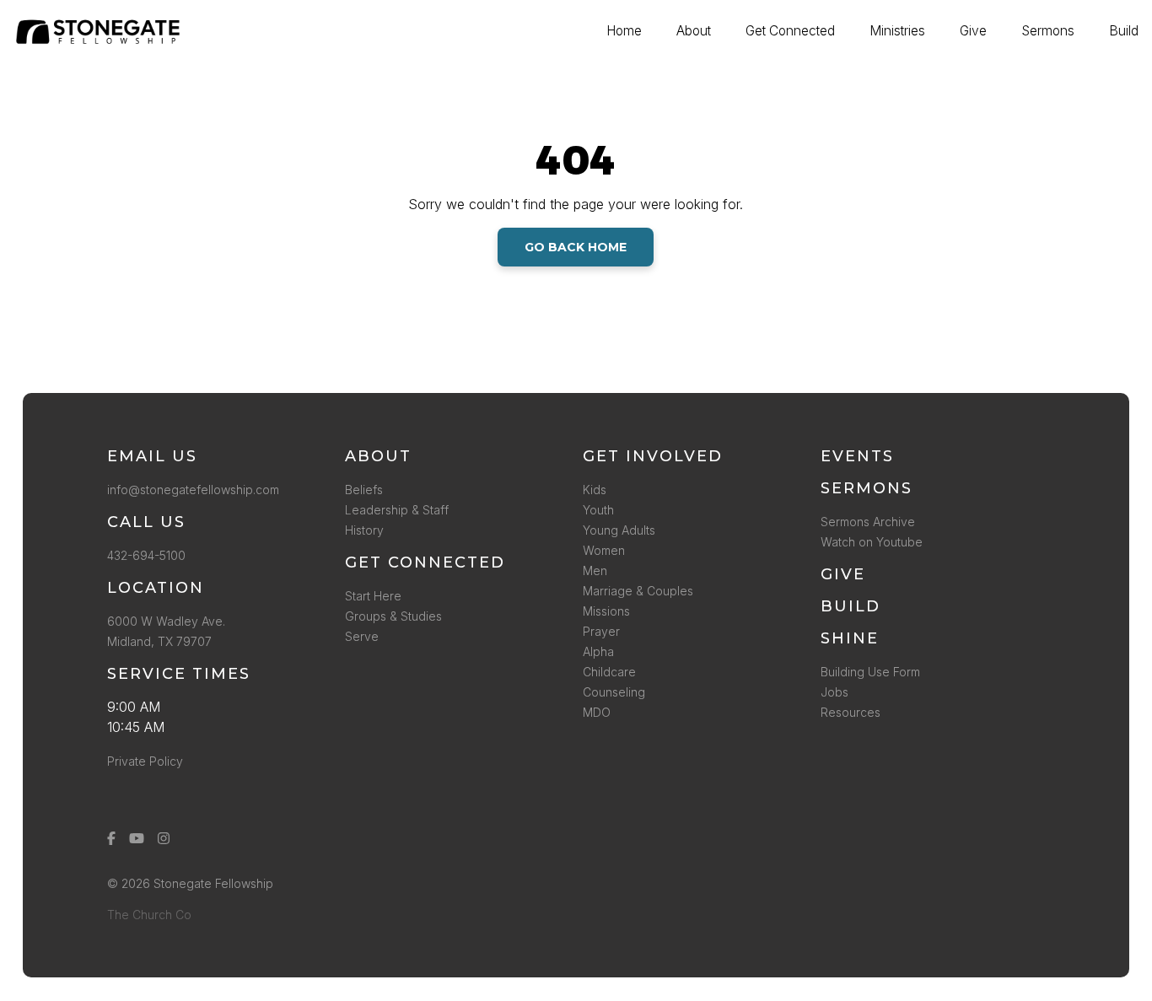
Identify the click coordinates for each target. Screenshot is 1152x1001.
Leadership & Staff (397, 510)
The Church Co (149, 914)
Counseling (614, 692)
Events (857, 456)
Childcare (609, 672)
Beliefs (364, 489)
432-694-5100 (149, 555)
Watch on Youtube (872, 542)
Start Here (373, 596)
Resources (850, 712)
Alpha (598, 651)
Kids (594, 489)
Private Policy (145, 761)
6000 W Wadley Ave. (166, 621)
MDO (597, 712)
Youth (598, 510)
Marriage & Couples (638, 591)
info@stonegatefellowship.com (193, 489)
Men (595, 570)
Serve (362, 636)
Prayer (601, 631)
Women (604, 550)
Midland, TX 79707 (159, 641)
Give (843, 574)
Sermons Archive (868, 521)
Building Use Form (870, 672)
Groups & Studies (393, 616)
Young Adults (619, 530)
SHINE (850, 638)
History (364, 530)
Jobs (834, 692)
